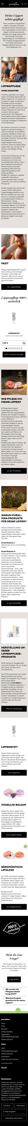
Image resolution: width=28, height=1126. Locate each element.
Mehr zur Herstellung (14, 709)
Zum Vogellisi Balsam (14, 835)
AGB (3, 1048)
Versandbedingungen (9, 1051)
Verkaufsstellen (7, 1032)
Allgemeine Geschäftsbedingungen (10, 1035)
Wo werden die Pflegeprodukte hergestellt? (13, 991)
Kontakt (4, 1029)
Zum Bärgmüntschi (14, 907)
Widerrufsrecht (7, 1039)
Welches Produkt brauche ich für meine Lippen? (15, 1000)
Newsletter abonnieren (14, 1118)
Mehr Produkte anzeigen (14, 354)
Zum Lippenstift (14, 773)
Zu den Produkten (14, 471)
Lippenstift (14, 333)
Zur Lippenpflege (14, 287)
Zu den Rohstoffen (14, 603)
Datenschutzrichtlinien (10, 1059)
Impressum (5, 1056)
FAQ (3, 1026)
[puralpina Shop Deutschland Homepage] (14, 3)
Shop (3, 1023)
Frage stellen (14, 979)
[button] (21, 4)
